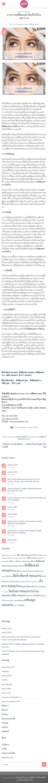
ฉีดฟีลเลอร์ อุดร (22, 380)
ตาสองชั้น (27, 581)
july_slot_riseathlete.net (11, 701)
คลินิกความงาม (36, 393)
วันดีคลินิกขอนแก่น (39, 595)
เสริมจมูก (5, 723)
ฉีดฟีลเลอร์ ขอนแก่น (26, 372)
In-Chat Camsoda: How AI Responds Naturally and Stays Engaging (26, 499)
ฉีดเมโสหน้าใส (24, 571)
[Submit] (44, 764)
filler (18, 555)
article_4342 (12, 514)
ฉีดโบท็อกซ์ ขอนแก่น (27, 575)
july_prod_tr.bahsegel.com (12, 697)
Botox (4, 555)
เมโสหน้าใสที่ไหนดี (18, 600)
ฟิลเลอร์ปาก (31, 586)
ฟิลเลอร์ (20, 12)
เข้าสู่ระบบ (5, 744)
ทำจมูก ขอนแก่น (34, 581)
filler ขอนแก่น (26, 555)
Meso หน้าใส (7, 558)
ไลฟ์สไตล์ (27, 12)
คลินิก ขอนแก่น (12, 375)
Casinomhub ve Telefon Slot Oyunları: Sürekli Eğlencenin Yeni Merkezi (24, 522)
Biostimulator (7, 675)
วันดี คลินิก (29, 595)
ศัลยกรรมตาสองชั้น (7, 600)
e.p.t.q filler (13, 555)
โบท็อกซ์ (21, 605)
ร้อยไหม (5, 714)
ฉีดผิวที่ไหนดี (31, 561)
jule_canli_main (7, 684)
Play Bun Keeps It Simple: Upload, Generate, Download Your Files (24, 489)
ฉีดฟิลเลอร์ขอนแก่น (7, 566)
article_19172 (12, 472)
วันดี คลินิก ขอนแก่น (9, 393)
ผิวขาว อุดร (16, 383)
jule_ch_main (6, 688)
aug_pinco (5, 671)
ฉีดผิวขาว (12, 561)
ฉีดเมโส (16, 571)
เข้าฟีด (4, 749)
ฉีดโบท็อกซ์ (9, 576)
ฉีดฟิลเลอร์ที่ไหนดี (19, 566)
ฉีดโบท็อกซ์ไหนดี (15, 581)
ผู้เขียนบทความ (34, 24)
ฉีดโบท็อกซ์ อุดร (8, 380)
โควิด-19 (15, 605)
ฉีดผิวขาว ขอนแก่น (21, 561)
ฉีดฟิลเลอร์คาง (35, 380)
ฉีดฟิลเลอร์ (40, 560)
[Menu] (3, 4)
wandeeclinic (22, 558)
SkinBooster (14, 558)
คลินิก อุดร (5, 383)
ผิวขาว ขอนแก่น (25, 375)
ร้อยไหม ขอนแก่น (19, 591)
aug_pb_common (8, 667)
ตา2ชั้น (22, 581)
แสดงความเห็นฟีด (8, 753)
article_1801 (12, 540)
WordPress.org (7, 757)
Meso (41, 555)
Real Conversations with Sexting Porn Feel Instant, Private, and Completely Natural (23, 480)
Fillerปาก (35, 555)
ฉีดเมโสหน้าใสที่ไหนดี (34, 571)
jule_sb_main (6, 693)
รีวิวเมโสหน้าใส (40, 587)
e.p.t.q (8, 555)
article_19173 (12, 465)
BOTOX (4, 680)
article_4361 (12, 507)
